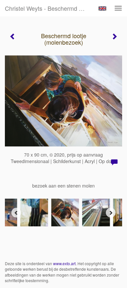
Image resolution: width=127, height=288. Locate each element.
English (102, 8)
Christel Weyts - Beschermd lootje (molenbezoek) (48, 8)
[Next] (111, 213)
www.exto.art (64, 263)
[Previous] (16, 213)
